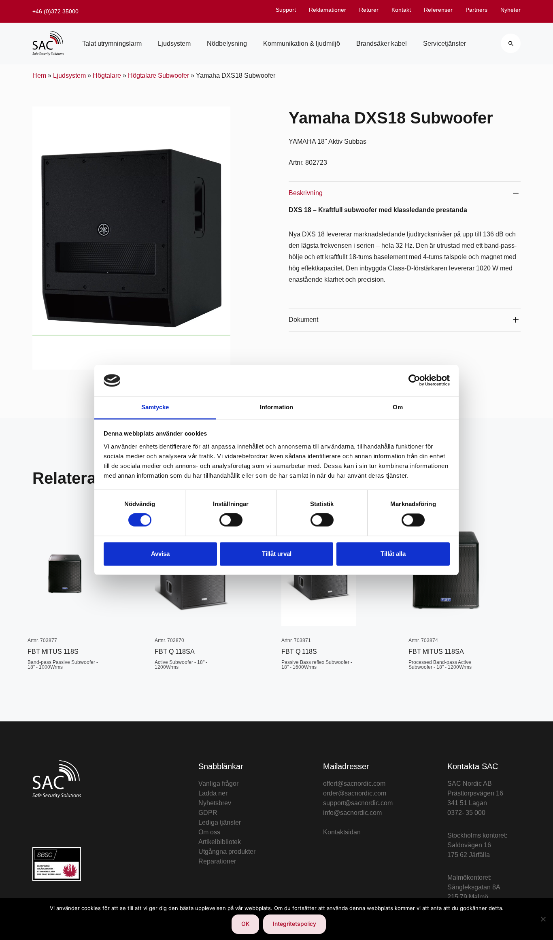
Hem (39, 75)
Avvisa (160, 553)
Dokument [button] (303, 319)
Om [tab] (398, 407)
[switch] (230, 520)
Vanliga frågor (218, 783)
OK (245, 923)
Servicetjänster (444, 43)
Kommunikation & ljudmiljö (301, 43)
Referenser (438, 9)
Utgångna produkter (226, 851)
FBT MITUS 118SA (436, 651)
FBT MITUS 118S (53, 651)
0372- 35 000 (466, 812)
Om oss (209, 832)
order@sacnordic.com (354, 793)
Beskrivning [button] (306, 192)
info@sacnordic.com (352, 812)
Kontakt (401, 9)
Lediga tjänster (219, 822)
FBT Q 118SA (175, 651)
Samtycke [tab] (155, 407)
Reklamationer (327, 9)
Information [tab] (276, 407)
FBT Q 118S (299, 651)
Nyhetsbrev (214, 803)
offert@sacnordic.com (354, 783)
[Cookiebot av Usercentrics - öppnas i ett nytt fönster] (414, 380)
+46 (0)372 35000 (55, 11)
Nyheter (510, 9)
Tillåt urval (276, 553)
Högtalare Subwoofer (158, 75)
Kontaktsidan (342, 832)
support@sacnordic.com (358, 803)
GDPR (207, 812)
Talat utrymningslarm (112, 43)
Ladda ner (213, 793)
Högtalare (107, 75)
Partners (476, 9)
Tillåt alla (393, 553)
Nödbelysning (227, 43)
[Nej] (543, 919)
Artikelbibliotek (219, 841)
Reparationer (217, 861)
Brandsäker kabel (381, 43)
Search (511, 43)
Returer (369, 9)
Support (286, 9)
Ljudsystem (174, 43)
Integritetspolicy (294, 923)
